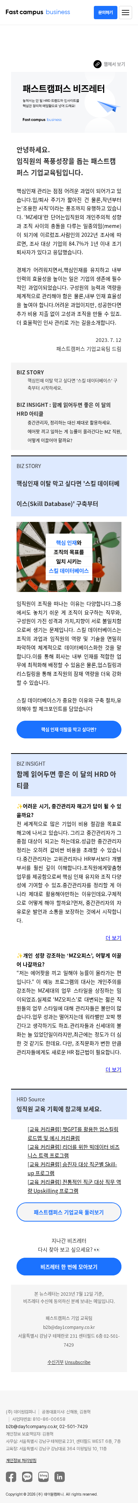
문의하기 (105, 12)
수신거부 (55, 1362)
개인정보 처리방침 (21, 1460)
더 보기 (113, 937)
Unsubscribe (78, 1362)
